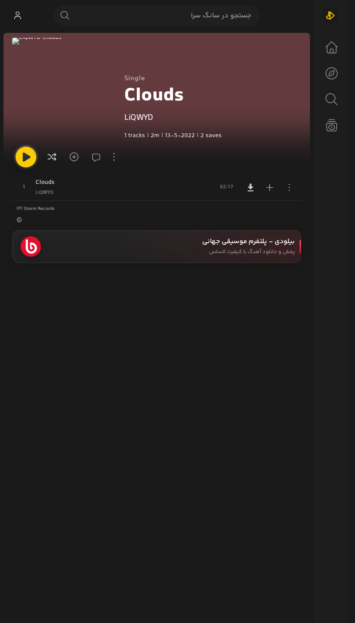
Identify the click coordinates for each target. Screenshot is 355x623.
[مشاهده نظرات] (93, 157)
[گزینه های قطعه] (289, 187)
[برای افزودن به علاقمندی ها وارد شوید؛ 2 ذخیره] (72, 157)
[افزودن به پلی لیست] (269, 187)
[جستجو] (65, 16)
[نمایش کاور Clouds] (63, 89)
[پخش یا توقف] (26, 157)
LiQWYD (138, 118)
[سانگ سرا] (330, 15)
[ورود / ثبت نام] (17, 15)
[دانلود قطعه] (250, 187)
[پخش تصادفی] (52, 157)
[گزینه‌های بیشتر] (114, 157)
